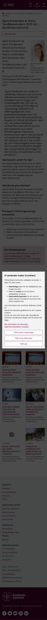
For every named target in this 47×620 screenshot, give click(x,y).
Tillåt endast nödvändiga (23, 332)
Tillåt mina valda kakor (23, 338)
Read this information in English (16, 327)
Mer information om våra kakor (16, 324)
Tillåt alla (23, 344)
